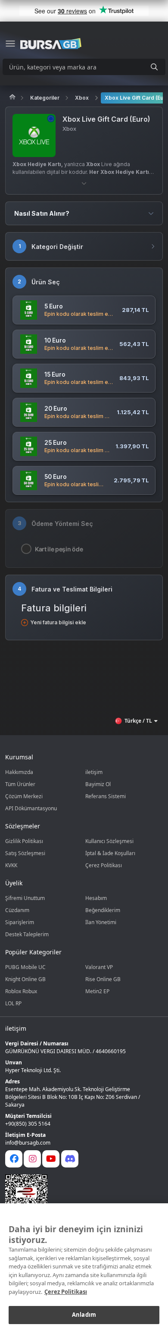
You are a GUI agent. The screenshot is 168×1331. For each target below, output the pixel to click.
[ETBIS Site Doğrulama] (78, 1195)
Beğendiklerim (102, 910)
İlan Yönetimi (100, 922)
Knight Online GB (25, 979)
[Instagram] (32, 1158)
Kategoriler (44, 97)
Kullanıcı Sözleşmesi (109, 841)
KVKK (11, 865)
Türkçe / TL (138, 720)
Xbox (82, 97)
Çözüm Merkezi (24, 796)
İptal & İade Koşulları (110, 853)
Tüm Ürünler (20, 784)
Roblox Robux (21, 991)
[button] (84, 183)
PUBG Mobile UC (25, 967)
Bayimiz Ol (98, 784)
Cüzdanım (17, 910)
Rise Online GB (103, 979)
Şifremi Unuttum (25, 898)
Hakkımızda (19, 772)
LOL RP (13, 1003)
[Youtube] (50, 1158)
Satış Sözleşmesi (25, 853)
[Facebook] (13, 1158)
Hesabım (96, 898)
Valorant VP (99, 967)
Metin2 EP (97, 991)
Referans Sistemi (105, 796)
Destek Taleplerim (27, 934)
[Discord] (69, 1158)
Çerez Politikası (103, 865)
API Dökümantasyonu (31, 808)
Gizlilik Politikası (24, 841)
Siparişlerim (19, 922)
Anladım (84, 1314)
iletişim (94, 772)
